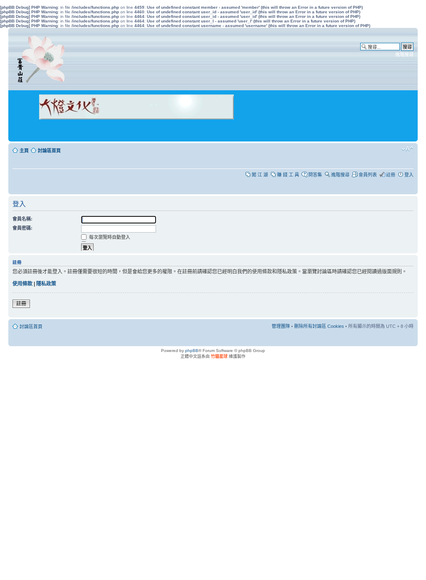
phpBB (191, 350)
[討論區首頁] (42, 57)
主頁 (24, 150)
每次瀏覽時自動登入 (109, 237)
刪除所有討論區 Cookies (319, 326)
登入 (409, 174)
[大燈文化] (125, 131)
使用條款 (22, 284)
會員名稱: (22, 218)
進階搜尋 (404, 54)
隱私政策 (46, 284)
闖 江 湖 (260, 174)
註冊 (390, 174)
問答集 (315, 174)
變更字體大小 (407, 149)
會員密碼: (22, 228)
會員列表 (368, 174)
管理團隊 (281, 326)
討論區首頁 (49, 150)
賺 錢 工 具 (288, 174)
